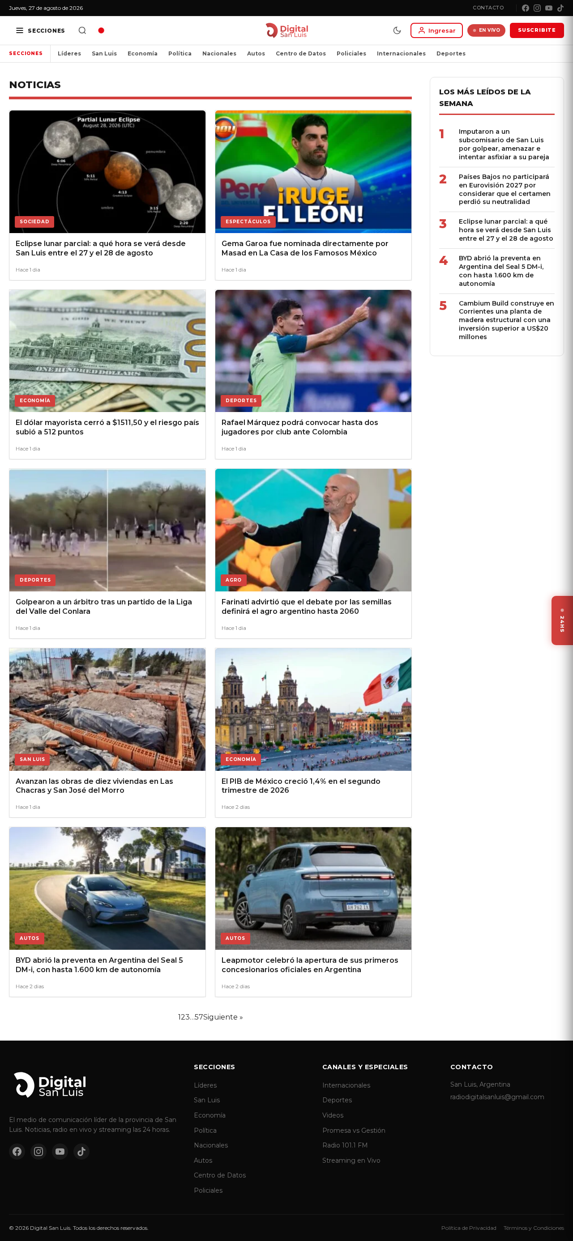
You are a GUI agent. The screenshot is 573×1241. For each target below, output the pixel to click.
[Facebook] (525, 8)
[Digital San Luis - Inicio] (287, 30)
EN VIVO (489, 30)
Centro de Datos (301, 53)
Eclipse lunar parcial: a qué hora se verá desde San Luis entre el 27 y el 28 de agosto (506, 229)
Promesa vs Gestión (353, 1130)
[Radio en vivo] (101, 30)
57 (199, 1017)
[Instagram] (537, 8)
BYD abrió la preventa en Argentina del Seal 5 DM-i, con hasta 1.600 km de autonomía (501, 271)
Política (180, 53)
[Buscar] (82, 30)
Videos (332, 1115)
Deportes (451, 53)
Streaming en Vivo (351, 1160)
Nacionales (219, 53)
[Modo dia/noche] (397, 30)
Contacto (488, 7)
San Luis (104, 53)
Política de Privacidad (468, 1227)
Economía (143, 53)
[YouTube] (548, 8)
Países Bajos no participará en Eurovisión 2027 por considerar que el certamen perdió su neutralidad (505, 189)
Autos (256, 53)
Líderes (69, 53)
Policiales (351, 53)
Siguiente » (223, 1017)
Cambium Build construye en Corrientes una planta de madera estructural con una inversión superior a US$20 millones (506, 320)
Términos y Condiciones (534, 1227)
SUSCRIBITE (537, 30)
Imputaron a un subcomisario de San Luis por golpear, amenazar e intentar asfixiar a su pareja (504, 144)
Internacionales (401, 53)
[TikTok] (560, 8)
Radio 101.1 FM (345, 1145)
